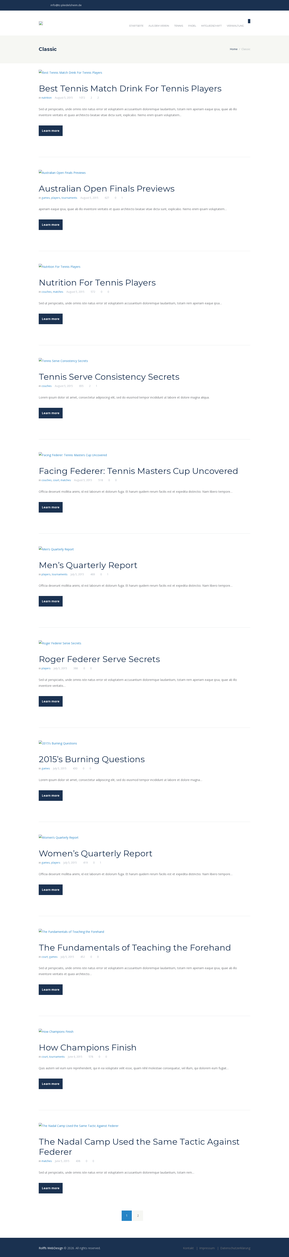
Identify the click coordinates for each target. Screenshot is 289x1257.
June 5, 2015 (62, 1161)
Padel (192, 25)
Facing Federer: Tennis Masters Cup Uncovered (138, 471)
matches (58, 292)
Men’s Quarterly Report (88, 565)
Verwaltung (235, 25)
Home (234, 49)
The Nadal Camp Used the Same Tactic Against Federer (139, 1146)
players (55, 198)
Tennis (178, 25)
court (56, 480)
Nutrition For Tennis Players (97, 282)
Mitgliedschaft (211, 25)
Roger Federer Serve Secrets (99, 659)
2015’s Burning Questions (92, 759)
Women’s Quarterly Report (96, 853)
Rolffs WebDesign (51, 1248)
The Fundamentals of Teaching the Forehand (135, 947)
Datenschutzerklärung (235, 1248)
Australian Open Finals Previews (107, 188)
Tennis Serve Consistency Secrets (109, 376)
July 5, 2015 (77, 574)
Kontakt (188, 1248)
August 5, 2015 (64, 97)
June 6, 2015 (75, 1056)
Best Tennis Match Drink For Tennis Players (130, 88)
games (45, 198)
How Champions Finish (88, 1047)
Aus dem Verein (159, 25)
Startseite (136, 25)
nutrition (46, 97)
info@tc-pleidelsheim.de (66, 5)
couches (46, 292)
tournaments (69, 198)
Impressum (207, 1248)
